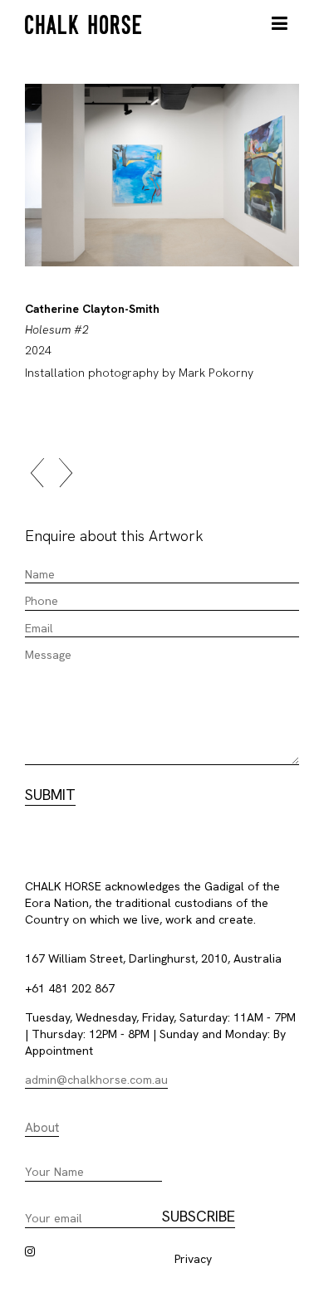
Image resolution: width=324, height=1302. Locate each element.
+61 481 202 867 (70, 988)
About (42, 1127)
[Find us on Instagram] (30, 1251)
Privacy (193, 1258)
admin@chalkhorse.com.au (96, 1079)
